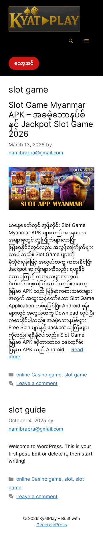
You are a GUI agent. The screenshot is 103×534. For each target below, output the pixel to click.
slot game (75, 375)
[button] (71, 41)
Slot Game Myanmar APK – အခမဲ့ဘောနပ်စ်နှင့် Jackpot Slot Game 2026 (51, 119)
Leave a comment (37, 383)
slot (68, 479)
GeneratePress (51, 524)
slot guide (27, 410)
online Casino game (39, 375)
